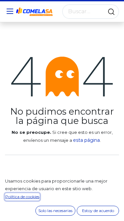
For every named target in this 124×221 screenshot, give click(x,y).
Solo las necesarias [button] (55, 210)
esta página (86, 140)
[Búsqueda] (111, 11)
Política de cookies (22, 196)
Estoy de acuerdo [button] (98, 210)
